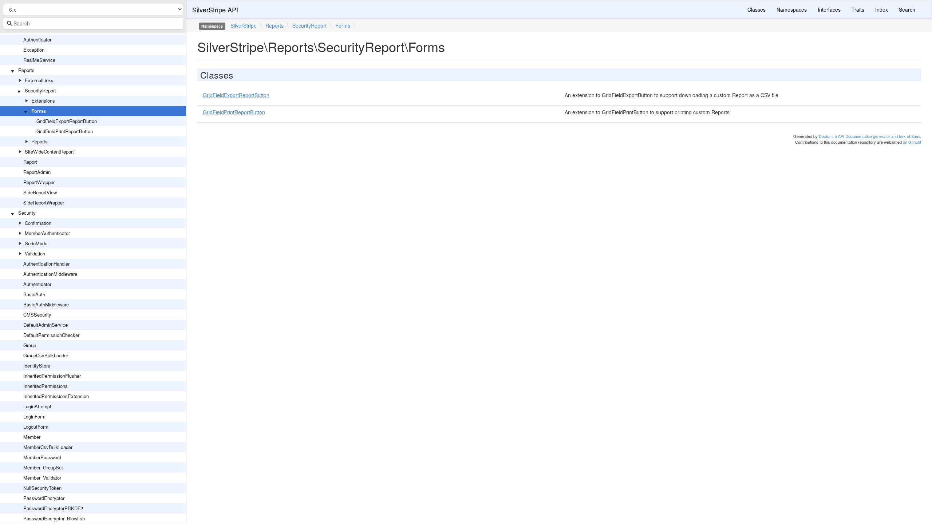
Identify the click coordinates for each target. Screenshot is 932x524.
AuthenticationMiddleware (50, 273)
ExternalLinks (39, 80)
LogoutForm (35, 426)
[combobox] (93, 23)
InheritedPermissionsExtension (56, 396)
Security (27, 212)
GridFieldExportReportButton (66, 121)
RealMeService (39, 59)
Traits (858, 9)
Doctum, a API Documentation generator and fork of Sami (869, 136)
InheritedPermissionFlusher (52, 375)
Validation (35, 253)
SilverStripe (243, 25)
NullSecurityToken (42, 487)
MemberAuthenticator (47, 233)
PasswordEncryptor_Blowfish (54, 518)
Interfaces (829, 9)
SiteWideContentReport (49, 151)
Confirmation (38, 222)
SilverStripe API (215, 9)
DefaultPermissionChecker (51, 335)
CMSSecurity (37, 314)
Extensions (43, 100)
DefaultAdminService (45, 324)
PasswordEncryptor (43, 498)
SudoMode (36, 243)
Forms (38, 110)
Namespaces (792, 9)
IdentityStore (36, 365)
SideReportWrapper (43, 202)
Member (31, 436)
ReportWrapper (39, 182)
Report (30, 161)
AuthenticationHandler (46, 263)
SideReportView (40, 192)
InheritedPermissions (45, 385)
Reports (26, 70)
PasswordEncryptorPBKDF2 (53, 508)
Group (29, 345)
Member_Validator (42, 477)
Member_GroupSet (43, 467)
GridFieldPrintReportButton (64, 131)
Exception (33, 49)
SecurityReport (40, 90)
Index (881, 9)
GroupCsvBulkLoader (45, 355)
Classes (756, 9)
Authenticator (37, 39)
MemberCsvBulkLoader (47, 447)
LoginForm (34, 416)
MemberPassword (42, 457)
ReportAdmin (37, 171)
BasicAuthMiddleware (46, 304)
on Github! (912, 142)
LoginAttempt (37, 406)
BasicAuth (34, 294)
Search (907, 9)
